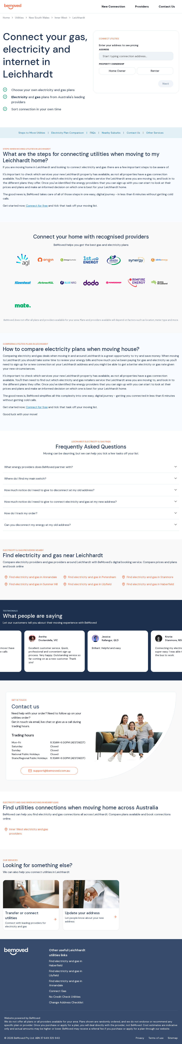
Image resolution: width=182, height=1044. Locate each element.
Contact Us (167, 6)
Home (6, 17)
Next (165, 84)
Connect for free (37, 206)
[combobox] (134, 56)
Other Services (155, 132)
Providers (142, 6)
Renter (155, 71)
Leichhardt (79, 17)
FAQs (93, 132)
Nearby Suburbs (111, 132)
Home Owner (117, 71)
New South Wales (39, 17)
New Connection (113, 6)
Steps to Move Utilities (31, 132)
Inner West (61, 17)
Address (104, 49)
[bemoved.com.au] (23, 951)
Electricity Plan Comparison (67, 132)
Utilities (19, 17)
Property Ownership (111, 64)
